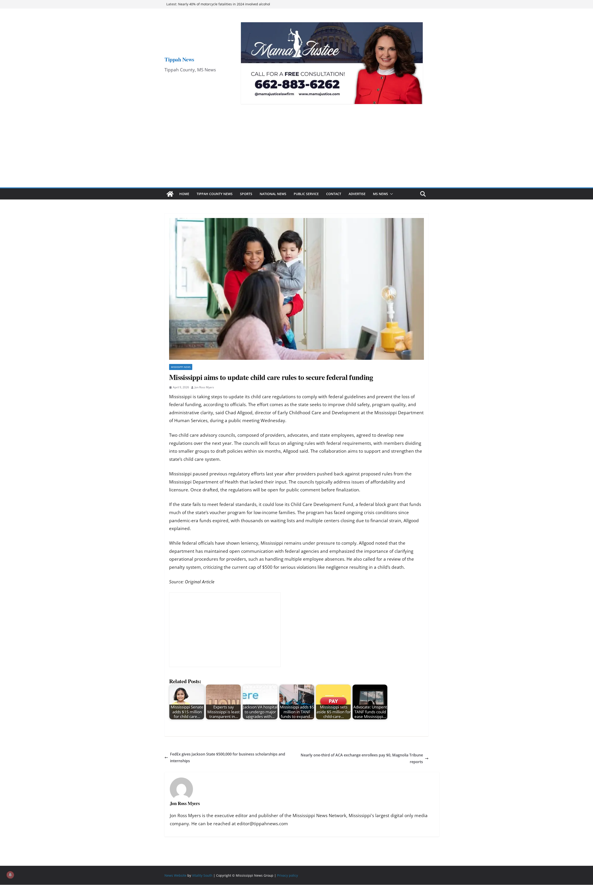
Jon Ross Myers (204, 387)
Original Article (199, 582)
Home (184, 194)
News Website (175, 875)
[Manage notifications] (10, 875)
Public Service (306, 194)
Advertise (357, 194)
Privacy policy (287, 875)
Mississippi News (180, 367)
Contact (333, 194)
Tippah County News (215, 194)
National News (273, 194)
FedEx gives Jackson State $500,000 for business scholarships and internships (227, 757)
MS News (380, 194)
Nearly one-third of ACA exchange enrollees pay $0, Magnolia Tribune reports (362, 758)
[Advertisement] (296, 152)
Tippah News (179, 59)
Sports (246, 194)
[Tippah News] (170, 193)
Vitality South (202, 875)
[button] (390, 194)
